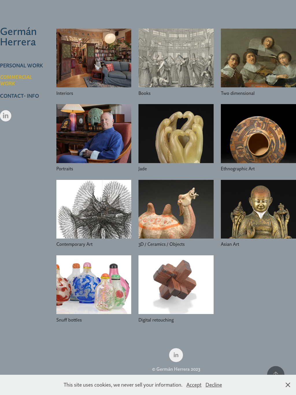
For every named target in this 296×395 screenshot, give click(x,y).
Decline (214, 384)
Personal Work (21, 65)
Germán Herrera (19, 36)
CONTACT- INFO (19, 96)
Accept (193, 384)
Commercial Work (16, 80)
